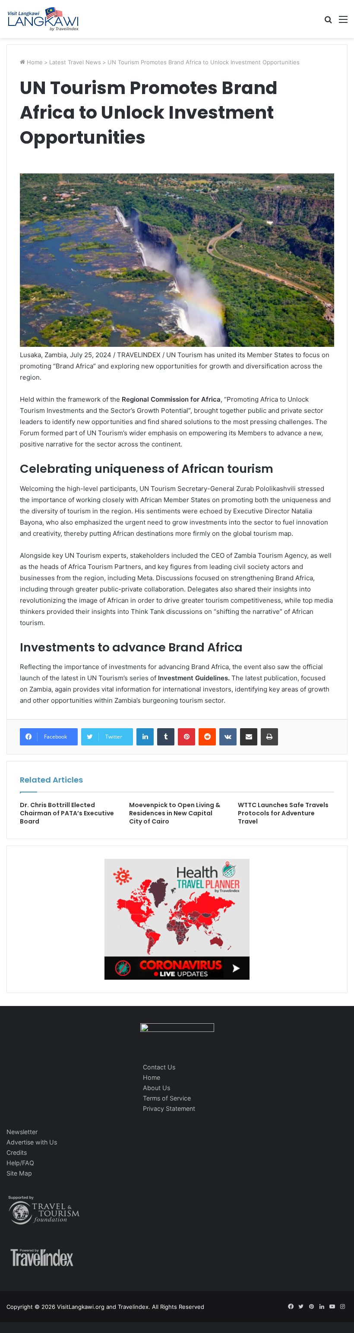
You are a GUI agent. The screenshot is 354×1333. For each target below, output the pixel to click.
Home (34, 62)
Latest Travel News (75, 62)
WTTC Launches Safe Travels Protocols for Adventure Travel (283, 813)
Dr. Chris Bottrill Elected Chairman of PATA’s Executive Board (67, 813)
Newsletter (22, 1131)
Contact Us (159, 1067)
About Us (156, 1087)
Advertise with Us (31, 1142)
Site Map (19, 1173)
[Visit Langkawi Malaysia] (43, 19)
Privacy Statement (169, 1108)
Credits (16, 1152)
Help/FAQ (20, 1162)
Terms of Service (167, 1098)
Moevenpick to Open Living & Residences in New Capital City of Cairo (174, 813)
